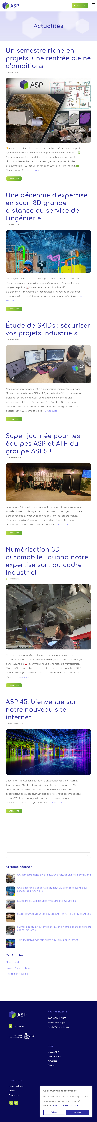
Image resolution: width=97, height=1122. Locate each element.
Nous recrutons (54, 1056)
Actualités (52, 1061)
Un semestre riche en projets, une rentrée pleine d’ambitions (48, 58)
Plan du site (14, 1095)
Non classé (12, 962)
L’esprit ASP (53, 1052)
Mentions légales (16, 1086)
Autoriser (78, 1112)
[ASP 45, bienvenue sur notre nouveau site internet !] (48, 752)
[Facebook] (11, 1103)
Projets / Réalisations (18, 968)
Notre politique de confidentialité (65, 1105)
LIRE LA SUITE (14, 178)
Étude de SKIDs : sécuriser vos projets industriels (47, 901)
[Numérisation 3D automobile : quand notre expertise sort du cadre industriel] (48, 616)
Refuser (54, 1112)
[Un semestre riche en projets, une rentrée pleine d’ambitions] (48, 110)
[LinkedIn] (16, 1103)
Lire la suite (33, 170)
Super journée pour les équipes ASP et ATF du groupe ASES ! (43, 444)
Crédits (12, 1090)
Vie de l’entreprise (17, 974)
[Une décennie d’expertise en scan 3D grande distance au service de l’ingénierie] (48, 251)
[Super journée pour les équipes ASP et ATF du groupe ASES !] (48, 482)
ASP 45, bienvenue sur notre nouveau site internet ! (41, 710)
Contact (51, 1065)
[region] (66, 1101)
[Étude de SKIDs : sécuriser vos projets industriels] (48, 364)
